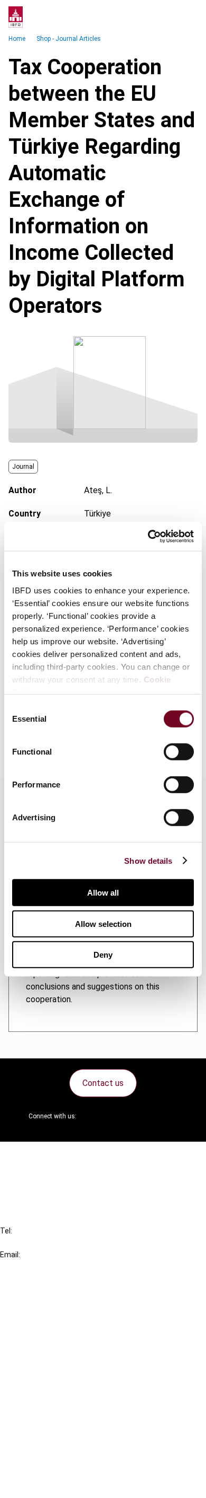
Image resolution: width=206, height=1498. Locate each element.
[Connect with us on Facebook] (169, 1116)
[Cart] (165, 17)
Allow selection (103, 923)
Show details (148, 860)
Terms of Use (46, 1483)
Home (16, 38)
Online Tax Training (55, 1339)
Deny (103, 954)
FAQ (28, 1175)
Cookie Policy (46, 1445)
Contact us (103, 1083)
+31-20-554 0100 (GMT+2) (51, 1243)
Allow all (103, 892)
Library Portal (46, 1358)
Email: (10, 1254)
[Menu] (187, 17)
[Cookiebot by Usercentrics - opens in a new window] (148, 536)
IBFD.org (37, 1300)
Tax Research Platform (64, 1320)
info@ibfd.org (25, 1267)
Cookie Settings (51, 1464)
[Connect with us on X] (93, 1116)
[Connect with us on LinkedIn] (118, 1116)
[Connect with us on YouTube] (144, 1116)
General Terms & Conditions (72, 1406)
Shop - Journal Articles (68, 38)
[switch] (179, 751)
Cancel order (44, 1156)
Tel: (6, 1231)
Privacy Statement (56, 1426)
